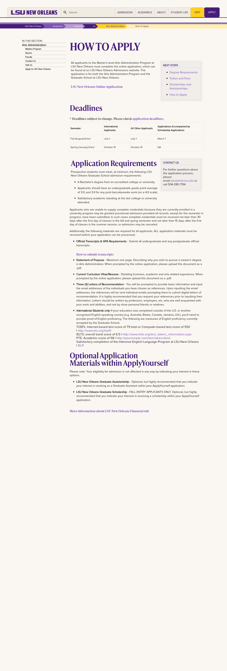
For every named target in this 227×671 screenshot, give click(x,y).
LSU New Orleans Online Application (97, 86)
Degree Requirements (184, 72)
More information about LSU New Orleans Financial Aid (109, 411)
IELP (81, 345)
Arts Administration (34, 45)
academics (58, 26)
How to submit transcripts (95, 254)
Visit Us (28, 65)
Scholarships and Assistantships (180, 86)
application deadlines (147, 118)
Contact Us (30, 60)
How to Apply (178, 94)
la (94, 26)
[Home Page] (34, 12)
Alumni (28, 52)
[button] (125, 12)
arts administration (115, 26)
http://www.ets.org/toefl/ (94, 330)
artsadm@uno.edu (182, 181)
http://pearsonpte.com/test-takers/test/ (143, 338)
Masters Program (33, 48)
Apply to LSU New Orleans (38, 69)
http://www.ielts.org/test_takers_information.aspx (157, 334)
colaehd (78, 26)
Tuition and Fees (180, 78)
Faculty (28, 56)
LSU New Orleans (33, 26)
